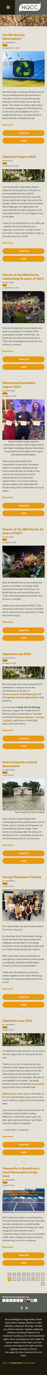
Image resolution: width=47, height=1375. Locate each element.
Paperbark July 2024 (16, 654)
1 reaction (23, 133)
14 (14, 1279)
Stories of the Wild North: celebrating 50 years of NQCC (23, 276)
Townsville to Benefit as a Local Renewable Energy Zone (20, 1172)
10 (33, 1274)
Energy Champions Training (21, 877)
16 (24, 1279)
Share (23, 140)
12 (43, 1274)
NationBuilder (28, 1362)
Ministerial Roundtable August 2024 (18, 384)
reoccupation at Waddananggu (21, 694)
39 (38, 1279)
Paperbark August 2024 (19, 156)
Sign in (5, 1362)
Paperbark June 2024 (17, 1020)
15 (19, 1279)
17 (28, 1279)
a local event (31, 1097)
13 (9, 1279)
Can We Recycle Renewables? (13, 36)
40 (43, 1279)
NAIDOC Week (9, 1093)
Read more (7, 124)
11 (38, 1274)
